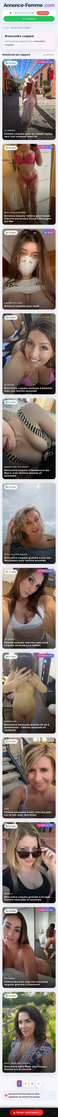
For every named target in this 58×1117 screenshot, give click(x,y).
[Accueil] (10, 13)
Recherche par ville (25, 13)
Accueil (5, 28)
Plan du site (43, 1107)
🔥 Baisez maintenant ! (26, 1112)
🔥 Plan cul (43, 13)
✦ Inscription (29, 19)
